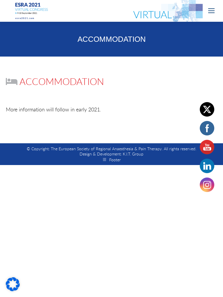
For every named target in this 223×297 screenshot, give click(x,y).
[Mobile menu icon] (211, 11)
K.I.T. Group (133, 154)
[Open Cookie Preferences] (13, 289)
